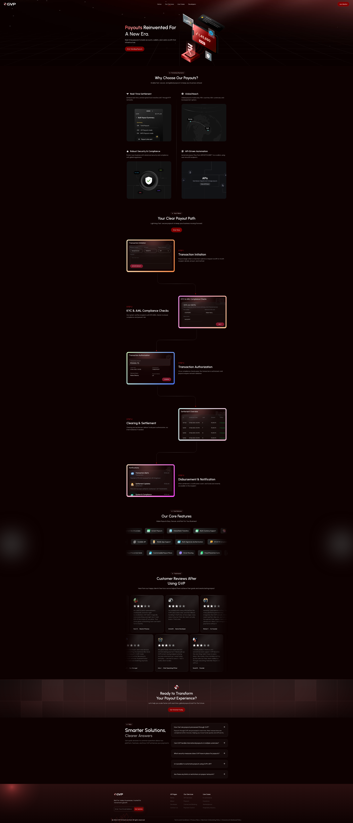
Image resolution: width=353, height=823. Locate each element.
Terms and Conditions (181, 820)
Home (159, 4)
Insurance (206, 801)
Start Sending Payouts (134, 49)
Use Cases (181, 4)
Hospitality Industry (209, 808)
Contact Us (174, 808)
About (172, 801)
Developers (192, 4)
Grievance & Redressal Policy (231, 820)
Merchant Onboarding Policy (210, 820)
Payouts (186, 801)
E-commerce (207, 798)
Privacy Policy (195, 820)
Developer (173, 804)
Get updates (139, 809)
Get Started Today (176, 710)
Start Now (176, 230)
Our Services (169, 4)
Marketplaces (207, 804)
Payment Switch (189, 808)
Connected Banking (190, 804)
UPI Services (188, 798)
